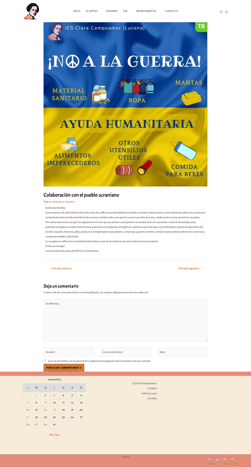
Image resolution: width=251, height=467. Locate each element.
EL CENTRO (92, 11)
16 (45, 410)
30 (45, 424)
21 (27, 417)
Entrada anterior (60, 268)
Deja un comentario (54, 201)
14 (27, 410)
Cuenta (125, 457)
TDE (125, 11)
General (70, 201)
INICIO (76, 11)
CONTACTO (171, 11)
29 (36, 424)
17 (54, 410)
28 (27, 424)
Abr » (57, 435)
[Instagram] (226, 11)
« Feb (51, 435)
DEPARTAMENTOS (146, 11)
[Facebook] (221, 11)
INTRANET (112, 11)
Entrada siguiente (190, 268)
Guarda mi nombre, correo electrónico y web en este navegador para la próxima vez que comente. (99, 361)
